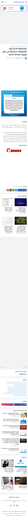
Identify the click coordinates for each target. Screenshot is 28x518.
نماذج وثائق (12, 390)
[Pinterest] (10, 190)
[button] (26, 2)
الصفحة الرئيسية (23, 46)
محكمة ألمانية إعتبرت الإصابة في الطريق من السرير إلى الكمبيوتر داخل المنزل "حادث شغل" (21, 229)
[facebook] (17, 505)
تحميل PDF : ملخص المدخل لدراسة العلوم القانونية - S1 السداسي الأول (11, 420)
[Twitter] (16, 190)
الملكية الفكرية (19, 515)
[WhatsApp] (13, 190)
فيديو (10, 387)
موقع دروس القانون (12, 511)
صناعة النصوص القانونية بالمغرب (22, 486)
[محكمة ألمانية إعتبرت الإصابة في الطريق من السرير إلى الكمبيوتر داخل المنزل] (21, 221)
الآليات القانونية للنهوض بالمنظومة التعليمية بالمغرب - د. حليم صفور (7, 487)
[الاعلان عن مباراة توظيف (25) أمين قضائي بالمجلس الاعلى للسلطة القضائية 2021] (7, 221)
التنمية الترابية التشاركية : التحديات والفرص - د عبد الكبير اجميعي (21, 470)
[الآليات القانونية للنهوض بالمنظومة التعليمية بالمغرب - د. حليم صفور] (7, 481)
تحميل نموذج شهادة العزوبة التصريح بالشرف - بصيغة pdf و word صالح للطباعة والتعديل (10, 433)
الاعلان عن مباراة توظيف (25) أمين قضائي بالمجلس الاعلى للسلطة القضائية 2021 (8, 229)
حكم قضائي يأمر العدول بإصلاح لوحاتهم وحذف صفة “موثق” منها (21, 210)
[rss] (11, 505)
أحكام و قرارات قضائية (14, 46)
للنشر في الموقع (17, 513)
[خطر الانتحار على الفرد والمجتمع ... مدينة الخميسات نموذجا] (7, 463)
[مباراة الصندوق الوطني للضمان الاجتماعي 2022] (7, 202)
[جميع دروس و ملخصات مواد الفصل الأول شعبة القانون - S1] (23, 427)
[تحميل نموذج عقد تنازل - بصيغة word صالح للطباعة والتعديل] (23, 450)
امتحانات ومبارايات (12, 382)
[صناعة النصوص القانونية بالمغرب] (21, 481)
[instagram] (14, 505)
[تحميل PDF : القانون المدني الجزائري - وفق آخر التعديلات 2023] (23, 415)
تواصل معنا (5, 513)
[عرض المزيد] (5, 190)
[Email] (8, 190)
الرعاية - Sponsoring (10, 515)
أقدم (3, 367)
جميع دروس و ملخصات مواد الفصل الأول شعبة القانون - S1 (11, 426)
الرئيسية (23, 513)
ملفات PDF (22, 382)
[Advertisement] (14, 29)
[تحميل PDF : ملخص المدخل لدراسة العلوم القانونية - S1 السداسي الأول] (23, 421)
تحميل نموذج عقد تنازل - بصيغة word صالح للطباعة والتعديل (10, 449)
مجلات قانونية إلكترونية (20, 387)
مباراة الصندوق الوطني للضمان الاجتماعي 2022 (8, 209)
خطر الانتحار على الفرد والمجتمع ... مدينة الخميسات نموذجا (8, 470)
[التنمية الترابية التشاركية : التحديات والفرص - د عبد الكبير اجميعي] (21, 463)
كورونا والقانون (22, 390)
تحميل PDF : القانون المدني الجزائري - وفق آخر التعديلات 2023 (10, 414)
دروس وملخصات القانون (20, 395)
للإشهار (10, 513)
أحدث (25, 367)
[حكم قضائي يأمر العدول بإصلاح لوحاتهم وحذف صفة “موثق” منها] (21, 202)
